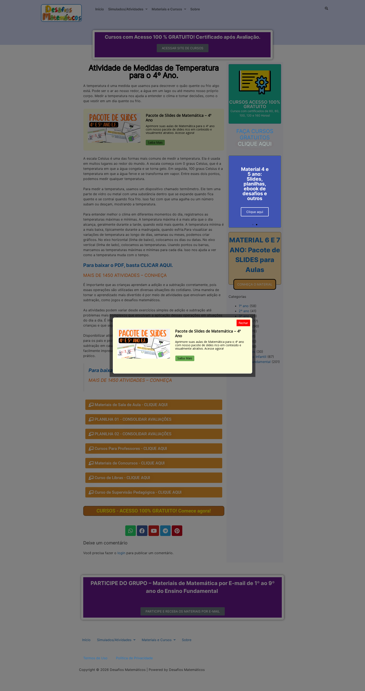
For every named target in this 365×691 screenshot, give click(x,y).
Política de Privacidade (134, 658)
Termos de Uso (95, 658)
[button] (252, 224)
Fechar (243, 323)
